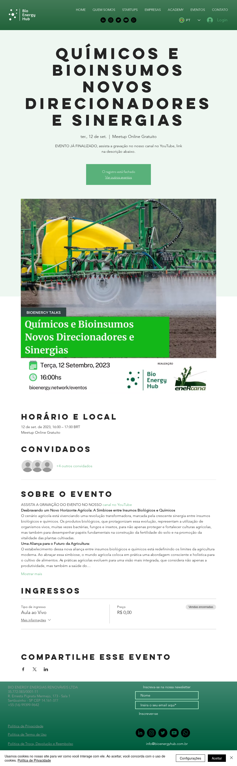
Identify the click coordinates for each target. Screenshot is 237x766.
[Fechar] (231, 758)
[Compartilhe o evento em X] (34, 669)
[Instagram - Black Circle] (110, 20)
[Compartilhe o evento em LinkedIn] (46, 669)
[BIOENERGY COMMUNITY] (133, 20)
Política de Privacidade (25, 726)
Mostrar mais (31, 574)
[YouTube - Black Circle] (126, 20)
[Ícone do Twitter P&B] (118, 20)
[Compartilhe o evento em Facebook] (23, 669)
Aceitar (217, 758)
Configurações (190, 758)
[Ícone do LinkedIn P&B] (103, 20)
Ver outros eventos (118, 177)
